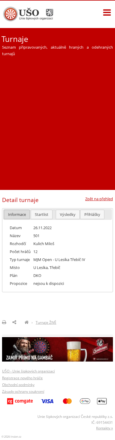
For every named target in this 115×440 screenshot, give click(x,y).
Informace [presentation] (17, 214)
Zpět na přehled (99, 198)
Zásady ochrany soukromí (23, 391)
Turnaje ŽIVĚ (46, 322)
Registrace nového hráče (22, 378)
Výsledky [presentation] (67, 214)
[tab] (17, 214)
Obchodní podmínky (18, 384)
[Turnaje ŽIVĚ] (26, 322)
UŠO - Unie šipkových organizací (28, 371)
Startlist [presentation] (41, 214)
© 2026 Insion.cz (11, 437)
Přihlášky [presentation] (92, 214)
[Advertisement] (57, 120)
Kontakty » (104, 428)
